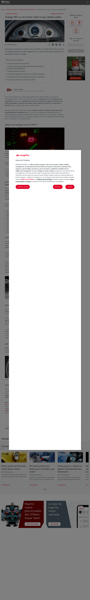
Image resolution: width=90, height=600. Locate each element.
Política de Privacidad (44, 179)
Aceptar (70, 187)
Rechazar (57, 187)
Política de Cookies (27, 179)
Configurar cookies (22, 187)
